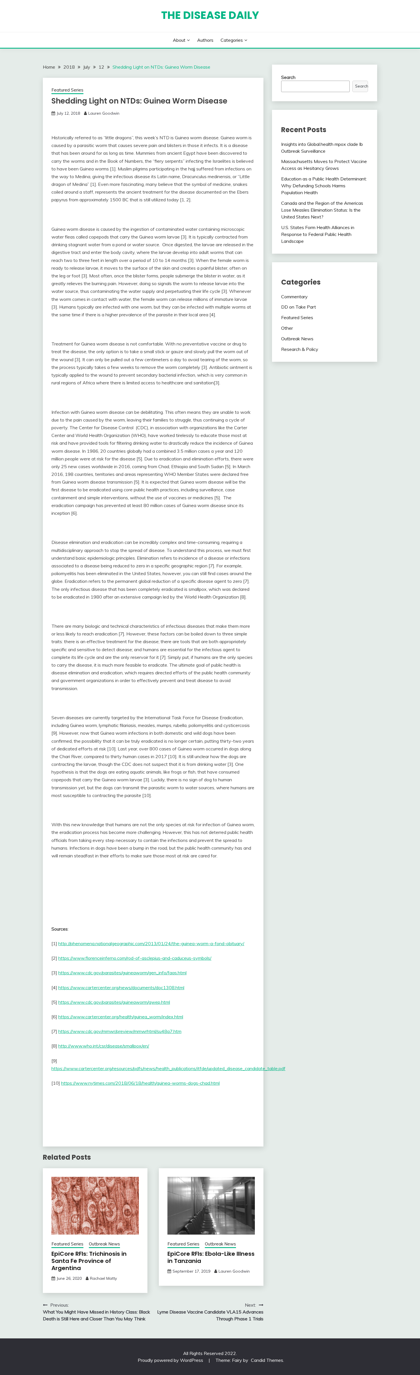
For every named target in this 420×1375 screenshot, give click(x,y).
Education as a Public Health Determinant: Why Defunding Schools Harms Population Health (324, 185)
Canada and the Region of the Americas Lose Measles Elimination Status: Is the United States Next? (322, 210)
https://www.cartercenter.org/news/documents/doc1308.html (121, 987)
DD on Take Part (298, 307)
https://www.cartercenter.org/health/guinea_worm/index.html (120, 1017)
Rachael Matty (103, 1278)
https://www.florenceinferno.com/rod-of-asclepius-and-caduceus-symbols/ (134, 958)
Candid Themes (267, 1360)
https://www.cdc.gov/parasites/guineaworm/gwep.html (114, 1002)
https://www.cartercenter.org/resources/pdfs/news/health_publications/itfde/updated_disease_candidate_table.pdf (168, 1068)
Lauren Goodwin (103, 113)
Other (287, 328)
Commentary (294, 296)
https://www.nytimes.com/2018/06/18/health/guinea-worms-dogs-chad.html (140, 1083)
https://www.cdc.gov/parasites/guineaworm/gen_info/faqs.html (122, 972)
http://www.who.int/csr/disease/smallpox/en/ (103, 1046)
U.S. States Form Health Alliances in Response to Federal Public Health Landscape (317, 234)
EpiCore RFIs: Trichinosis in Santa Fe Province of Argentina (89, 1261)
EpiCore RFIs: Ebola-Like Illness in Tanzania (211, 1257)
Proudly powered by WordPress (171, 1360)
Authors (205, 40)
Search (288, 77)
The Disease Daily (210, 15)
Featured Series (67, 90)
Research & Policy (299, 349)
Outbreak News (104, 1244)
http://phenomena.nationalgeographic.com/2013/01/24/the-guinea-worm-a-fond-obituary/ (151, 943)
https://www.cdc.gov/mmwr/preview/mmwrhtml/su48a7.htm (119, 1031)
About (179, 40)
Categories (232, 40)
